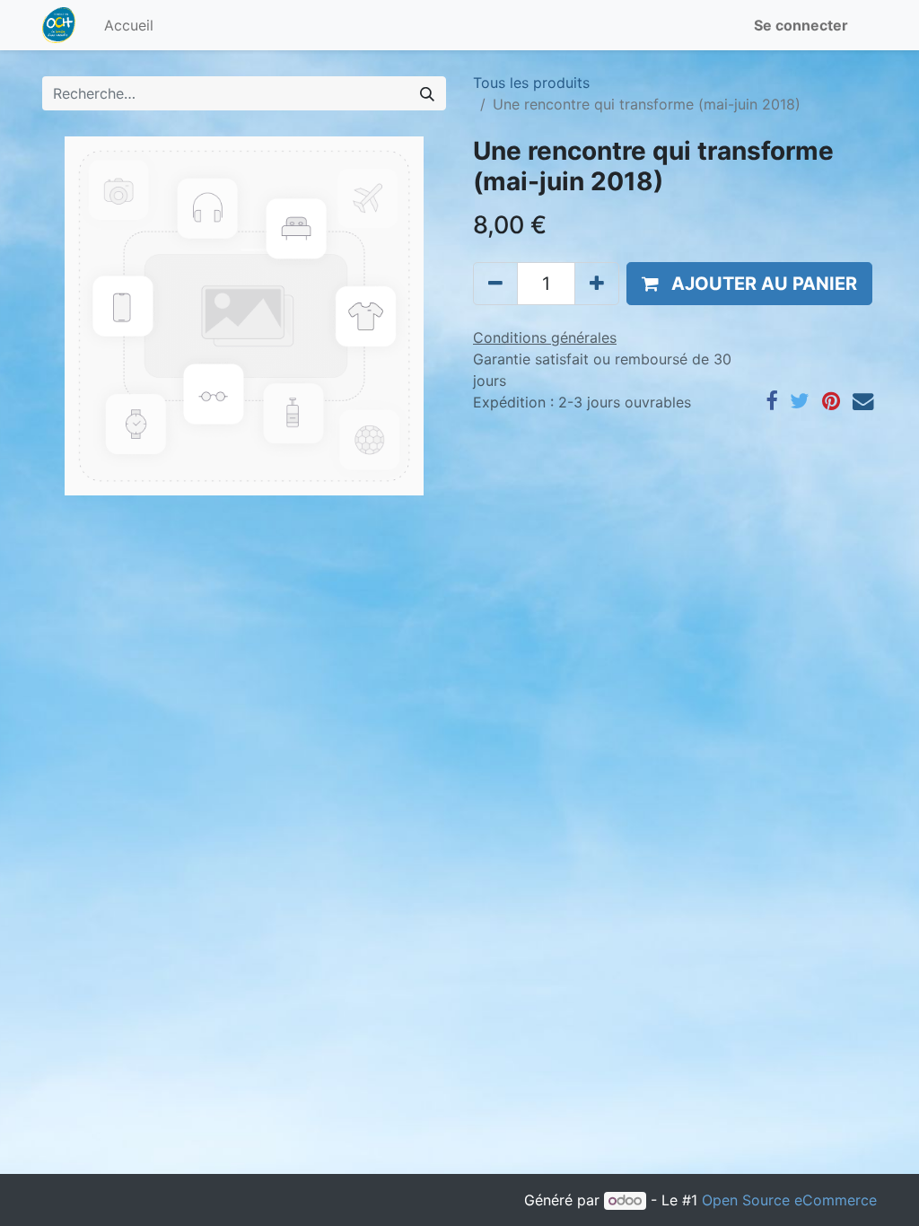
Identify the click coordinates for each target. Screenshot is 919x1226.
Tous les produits (531, 83)
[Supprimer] (495, 283)
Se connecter (801, 25)
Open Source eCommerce (789, 1200)
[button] (749, 283)
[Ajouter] (596, 283)
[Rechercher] (427, 93)
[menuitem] (129, 25)
